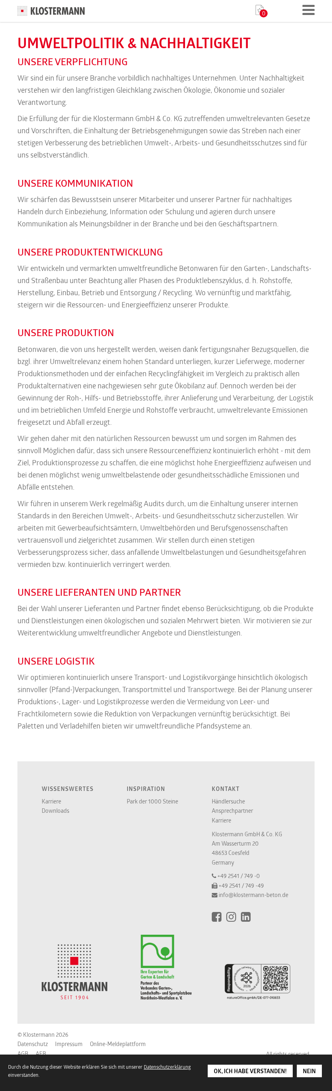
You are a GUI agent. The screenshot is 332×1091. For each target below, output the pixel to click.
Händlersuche (228, 801)
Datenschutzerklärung (167, 1066)
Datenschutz (32, 1044)
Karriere (51, 801)
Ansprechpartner (232, 810)
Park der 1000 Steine (152, 801)
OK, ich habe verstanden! (250, 1071)
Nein (309, 1071)
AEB (41, 1053)
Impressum (69, 1044)
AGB (22, 1053)
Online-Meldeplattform (118, 1044)
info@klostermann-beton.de (253, 895)
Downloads (55, 810)
